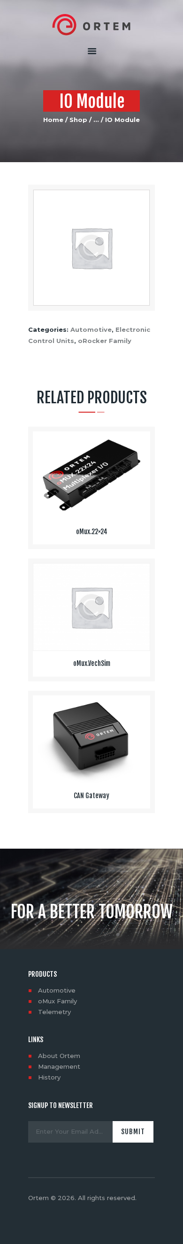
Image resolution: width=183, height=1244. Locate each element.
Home (53, 119)
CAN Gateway (91, 796)
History (49, 1077)
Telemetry (54, 1011)
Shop (78, 119)
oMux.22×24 (91, 532)
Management (59, 1066)
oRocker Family (104, 340)
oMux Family (57, 1001)
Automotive (91, 329)
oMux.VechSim (91, 663)
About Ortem (59, 1055)
